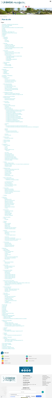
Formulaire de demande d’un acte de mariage (14, 111)
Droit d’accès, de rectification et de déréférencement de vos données (15, 318)
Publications (4, 306)
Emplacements (6, 70)
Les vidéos (6, 268)
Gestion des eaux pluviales (9, 204)
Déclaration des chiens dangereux (10, 227)
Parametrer (33, 396)
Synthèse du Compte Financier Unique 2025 (12, 93)
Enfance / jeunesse (7, 145)
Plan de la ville (4, 304)
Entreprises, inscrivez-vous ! (9, 246)
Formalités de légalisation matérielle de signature (14, 121)
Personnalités (6, 50)
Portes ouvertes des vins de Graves (11, 300)
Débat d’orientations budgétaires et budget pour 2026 (14, 94)
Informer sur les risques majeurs (10, 231)
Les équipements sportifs (9, 181)
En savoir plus (13, 396)
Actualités (6, 219)
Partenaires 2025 (5, 314)
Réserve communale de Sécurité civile (11, 88)
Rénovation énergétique (9, 215)
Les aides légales (8, 171)
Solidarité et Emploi (7, 168)
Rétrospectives (7, 272)
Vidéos (6, 255)
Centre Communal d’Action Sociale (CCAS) (12, 169)
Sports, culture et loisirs (7, 177)
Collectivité (5, 327)
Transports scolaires (8, 166)
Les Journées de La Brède (8, 270)
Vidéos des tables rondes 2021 (10, 277)
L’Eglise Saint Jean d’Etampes (10, 45)
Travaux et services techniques (10, 105)
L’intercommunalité (7, 141)
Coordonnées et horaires (46, 377)
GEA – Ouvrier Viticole (8, 341)
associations (7, 358)
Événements (4, 248)
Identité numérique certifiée (10, 112)
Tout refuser (28, 396)
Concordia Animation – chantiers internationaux (13, 324)
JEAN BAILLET (8, 60)
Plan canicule (7, 233)
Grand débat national (8, 90)
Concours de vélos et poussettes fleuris (11, 256)
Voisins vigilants (7, 224)
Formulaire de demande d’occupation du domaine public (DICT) (16, 125)
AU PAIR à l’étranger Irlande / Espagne (11, 323)
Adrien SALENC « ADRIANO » (7, 344)
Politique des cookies (7, 317)
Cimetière (5, 195)
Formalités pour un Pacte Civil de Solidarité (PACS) (14, 118)
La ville (3, 36)
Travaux (5, 218)
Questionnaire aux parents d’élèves (11, 157)
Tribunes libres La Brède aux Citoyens (8, 348)
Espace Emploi (7, 174)
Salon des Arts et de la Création (9, 280)
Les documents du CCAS (9, 175)
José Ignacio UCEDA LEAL (6, 346)
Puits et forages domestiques (10, 206)
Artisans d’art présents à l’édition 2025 (11, 281)
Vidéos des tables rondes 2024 (10, 275)
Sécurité (5, 222)
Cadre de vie (4, 197)
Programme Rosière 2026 (9, 251)
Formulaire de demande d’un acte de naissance (14, 114)
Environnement (6, 209)
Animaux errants (7, 226)
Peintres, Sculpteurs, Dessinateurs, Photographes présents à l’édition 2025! (17, 282)
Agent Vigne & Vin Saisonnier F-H (10, 339)
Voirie (6, 124)
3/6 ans (6, 147)
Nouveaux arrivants (7, 97)
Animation (5, 321)
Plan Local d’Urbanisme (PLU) (10, 200)
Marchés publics (44, 378)
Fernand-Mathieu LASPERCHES (11, 59)
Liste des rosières (8, 254)
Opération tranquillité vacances (10, 228)
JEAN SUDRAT (8, 58)
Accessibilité (44, 384)
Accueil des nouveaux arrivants (10, 98)
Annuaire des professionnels (9, 245)
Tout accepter (38, 396)
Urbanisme (7, 123)
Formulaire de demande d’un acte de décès (13, 116)
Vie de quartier (6, 101)
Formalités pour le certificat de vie (12, 119)
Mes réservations (6, 73)
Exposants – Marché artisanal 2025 (11, 290)
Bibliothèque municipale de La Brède (12, 179)
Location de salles (8, 107)
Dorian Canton (4, 345)
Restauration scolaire (8, 165)
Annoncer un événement (9, 192)
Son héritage (7, 41)
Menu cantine (31, 360)
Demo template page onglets (7, 25)
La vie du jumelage (8, 65)
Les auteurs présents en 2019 (10, 266)
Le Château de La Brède (9, 44)
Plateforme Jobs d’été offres (7, 320)
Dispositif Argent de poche (9, 154)
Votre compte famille (8, 153)
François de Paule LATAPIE (9, 51)
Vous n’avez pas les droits (6, 343)
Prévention (5, 230)
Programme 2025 (8, 271)
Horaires (3, 28)
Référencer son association (9, 190)
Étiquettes (5, 72)
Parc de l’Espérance (8, 182)
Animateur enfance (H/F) (9, 322)
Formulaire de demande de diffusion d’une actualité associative (12, 27)
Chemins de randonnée (9, 183)
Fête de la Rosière (7, 250)
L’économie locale (8, 243)
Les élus (6, 78)
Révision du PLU (7, 205)
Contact (5, 142)
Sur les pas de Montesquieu (9, 46)
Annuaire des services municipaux (9, 96)
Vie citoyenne (4, 76)
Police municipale (8, 223)
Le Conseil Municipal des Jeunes (10, 86)
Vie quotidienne (4, 144)
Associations (7, 106)
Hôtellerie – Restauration (8, 337)
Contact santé (4, 305)
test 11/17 (7, 150)
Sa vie (6, 39)
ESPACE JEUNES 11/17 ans (9, 149)
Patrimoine (5, 43)
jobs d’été (3, 29)
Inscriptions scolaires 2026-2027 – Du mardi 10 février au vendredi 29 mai (17, 164)
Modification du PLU (8, 199)
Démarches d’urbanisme (9, 202)
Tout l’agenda (6, 249)
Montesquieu (6, 38)
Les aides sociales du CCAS (9, 170)
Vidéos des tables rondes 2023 (10, 274)
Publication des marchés (9, 138)
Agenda (30, 356)
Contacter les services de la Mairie (8, 313)
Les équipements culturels (9, 178)
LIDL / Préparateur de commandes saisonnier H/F (13, 335)
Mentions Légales (5, 311)
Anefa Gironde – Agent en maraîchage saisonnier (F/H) (14, 340)
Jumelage (5, 63)
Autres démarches (8, 135)
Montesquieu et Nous (8, 298)
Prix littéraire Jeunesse (8, 267)
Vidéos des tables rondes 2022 (10, 276)
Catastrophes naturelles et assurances (11, 240)
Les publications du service (9, 155)
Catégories (5, 71)
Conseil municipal (6, 77)
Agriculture (5, 338)
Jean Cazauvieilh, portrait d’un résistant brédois (14, 56)
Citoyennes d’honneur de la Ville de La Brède (12, 52)
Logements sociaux (8, 173)
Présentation (6, 37)
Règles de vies (7, 225)
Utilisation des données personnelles (8, 315)
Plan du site (44, 381)
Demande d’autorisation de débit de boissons (12, 191)
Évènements (4, 69)
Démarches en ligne (7, 104)
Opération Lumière (8, 302)
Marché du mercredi (8, 244)
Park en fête (6, 293)
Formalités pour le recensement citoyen (13, 120)
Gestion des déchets (7, 217)
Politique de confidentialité (8, 316)
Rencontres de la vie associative (10, 296)
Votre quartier (7, 102)
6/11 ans (6, 148)
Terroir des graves (6, 62)
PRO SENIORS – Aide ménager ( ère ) (8, 31)
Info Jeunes (7, 152)
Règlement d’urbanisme (9, 201)
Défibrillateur (7, 232)
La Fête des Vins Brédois (9, 299)
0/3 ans (6, 146)
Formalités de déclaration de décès (12, 115)
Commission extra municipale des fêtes (11, 89)
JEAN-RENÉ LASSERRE (10, 57)
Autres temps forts (7, 294)
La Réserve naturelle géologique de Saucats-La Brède (14, 47)
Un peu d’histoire (8, 252)
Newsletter (4, 30)
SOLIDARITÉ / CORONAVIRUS (7, 75)
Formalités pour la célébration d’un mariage (13, 113)
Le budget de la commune (8, 92)
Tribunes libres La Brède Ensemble (8, 347)
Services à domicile (8, 172)
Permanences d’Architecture (9, 203)
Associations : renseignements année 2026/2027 (10, 24)
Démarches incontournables (9, 99)
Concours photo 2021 (8, 278)
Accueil (1, 16)
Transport (5, 221)
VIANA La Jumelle (8, 64)
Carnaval (6, 295)
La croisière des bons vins (9, 297)
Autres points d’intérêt (8, 48)
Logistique (5, 334)
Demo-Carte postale (5, 26)
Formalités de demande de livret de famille (13, 117)
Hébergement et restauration (8, 67)
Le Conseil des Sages (8, 87)
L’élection (6, 253)
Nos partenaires (7, 273)
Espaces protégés (8, 214)
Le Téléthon (7, 301)
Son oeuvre (7, 40)
